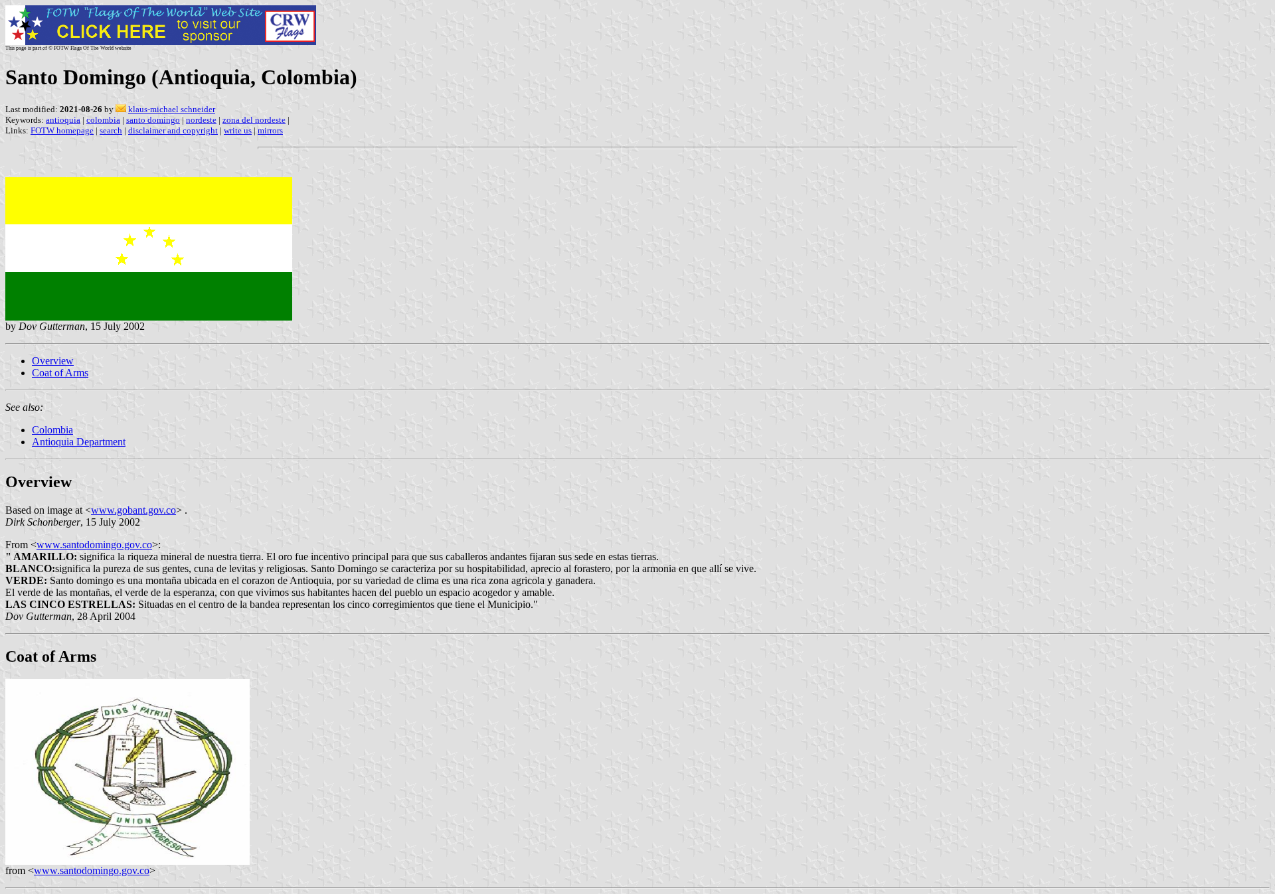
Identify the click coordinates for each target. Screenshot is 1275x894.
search (111, 130)
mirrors (270, 130)
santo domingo (153, 120)
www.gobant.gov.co (133, 510)
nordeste (201, 120)
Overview (53, 360)
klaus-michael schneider (171, 109)
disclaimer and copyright (173, 130)
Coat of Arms (60, 372)
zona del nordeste (254, 120)
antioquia (63, 120)
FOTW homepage (62, 130)
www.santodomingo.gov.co (94, 544)
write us (238, 130)
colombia (103, 120)
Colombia (52, 429)
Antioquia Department (79, 441)
